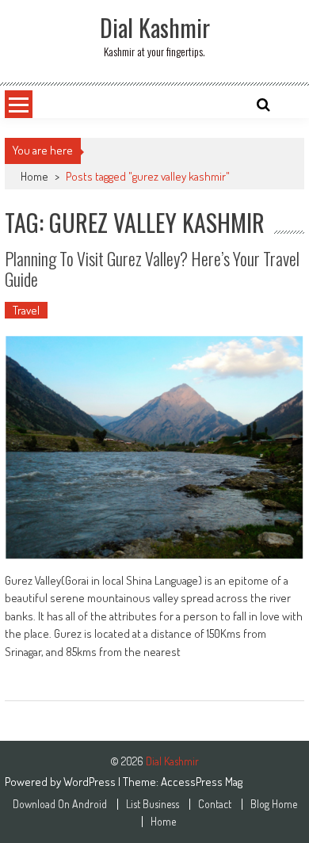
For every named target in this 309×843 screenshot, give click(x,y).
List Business (152, 804)
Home (34, 176)
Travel (26, 310)
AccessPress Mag (201, 781)
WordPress (90, 781)
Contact (214, 804)
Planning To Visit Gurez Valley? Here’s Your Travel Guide (152, 269)
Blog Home (273, 804)
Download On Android (60, 804)
